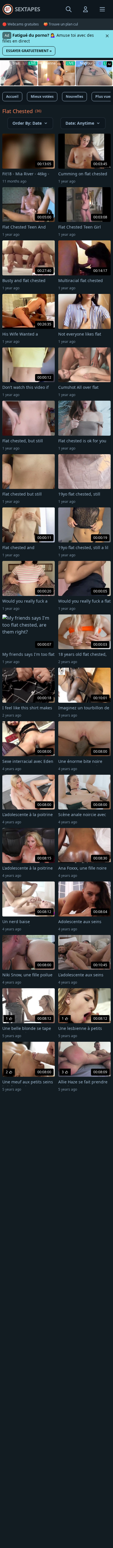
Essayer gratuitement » (29, 50)
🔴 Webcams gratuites (20, 24)
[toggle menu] (68, 9)
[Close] (107, 36)
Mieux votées (42, 96)
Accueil (12, 96)
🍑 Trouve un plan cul (60, 24)
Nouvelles (74, 96)
